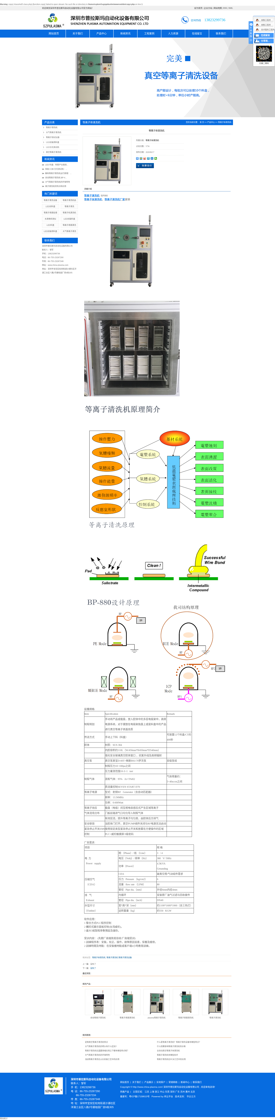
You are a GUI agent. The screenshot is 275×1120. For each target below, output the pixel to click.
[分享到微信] (155, 158)
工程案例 (149, 33)
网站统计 (4, 1118)
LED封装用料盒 (52, 142)
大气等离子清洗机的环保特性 (57, 182)
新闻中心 (185, 1082)
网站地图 (218, 8)
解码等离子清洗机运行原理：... (58, 173)
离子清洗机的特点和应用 (55, 186)
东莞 (167, 1091)
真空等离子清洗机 (53, 152)
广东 (177, 1091)
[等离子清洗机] (215, 1002)
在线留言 (197, 33)
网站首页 (54, 33)
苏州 (182, 1091)
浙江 (157, 1091)
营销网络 (173, 1082)
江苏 (147, 1091)
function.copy (39, 4)
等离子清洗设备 (50, 200)
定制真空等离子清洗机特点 (96, 1042)
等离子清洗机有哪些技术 (167, 1055)
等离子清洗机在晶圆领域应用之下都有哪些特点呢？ (107, 1051)
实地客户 (160, 1082)
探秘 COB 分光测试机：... (56, 169)
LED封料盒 (50, 206)
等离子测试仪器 (52, 137)
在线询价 (145, 165)
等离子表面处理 (50, 213)
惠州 (187, 1091)
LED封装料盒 (69, 219)
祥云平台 (168, 1096)
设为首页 (198, 8)
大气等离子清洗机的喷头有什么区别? (101, 1046)
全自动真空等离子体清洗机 (168, 1051)
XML (230, 8)
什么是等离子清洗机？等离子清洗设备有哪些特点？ (179, 1042)
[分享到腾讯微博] (148, 158)
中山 (162, 1091)
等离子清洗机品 (69, 200)
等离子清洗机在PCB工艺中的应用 (171, 1059)
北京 (192, 1091)
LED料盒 (50, 225)
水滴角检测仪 (50, 219)
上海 (152, 1091)
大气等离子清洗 (69, 231)
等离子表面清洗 (69, 225)
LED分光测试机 (52, 147)
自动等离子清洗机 (98, 1018)
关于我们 (78, 33)
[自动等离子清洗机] (98, 1002)
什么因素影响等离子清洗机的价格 (171, 1046)
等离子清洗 (69, 206)
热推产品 (124, 1091)
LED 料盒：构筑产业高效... (56, 165)
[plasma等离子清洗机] (157, 1002)
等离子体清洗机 (224, 122)
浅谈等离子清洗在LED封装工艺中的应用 (102, 1059)
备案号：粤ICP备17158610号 (135, 1096)
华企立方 (191, 1096)
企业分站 (208, 8)
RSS (225, 8)
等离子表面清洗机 (127, 1018)
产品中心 (101, 33)
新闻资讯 (125, 33)
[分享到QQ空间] (141, 158)
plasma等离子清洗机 (157, 1018)
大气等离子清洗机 (53, 132)
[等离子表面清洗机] (127, 1002)
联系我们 (221, 33)
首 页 (202, 122)
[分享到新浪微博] (144, 158)
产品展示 (148, 1082)
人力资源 (173, 33)
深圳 (172, 1091)
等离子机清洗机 (69, 213)
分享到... (265, 41)
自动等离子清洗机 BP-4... (56, 178)
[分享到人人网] (152, 158)
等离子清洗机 (51, 127)
